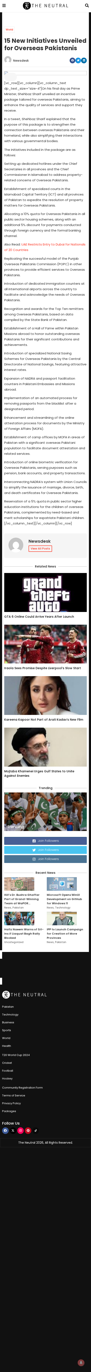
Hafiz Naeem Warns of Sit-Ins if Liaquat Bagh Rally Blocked (24, 933)
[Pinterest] (28, 1130)
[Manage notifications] (81, 1362)
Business (8, 1022)
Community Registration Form (22, 1088)
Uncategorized (13, 942)
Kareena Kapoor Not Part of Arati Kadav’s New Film (43, 719)
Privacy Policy (11, 1103)
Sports (6, 1030)
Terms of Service (13, 1095)
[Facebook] (5, 1130)
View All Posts (40, 549)
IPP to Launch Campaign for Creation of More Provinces (65, 933)
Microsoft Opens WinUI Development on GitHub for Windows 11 (64, 899)
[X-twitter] (13, 1130)
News (7, 907)
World (9, 29)
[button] (72, 60)
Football (7, 1071)
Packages (9, 1111)
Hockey (7, 1079)
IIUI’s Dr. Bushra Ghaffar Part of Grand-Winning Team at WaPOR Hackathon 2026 (22, 899)
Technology (62, 907)
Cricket (7, 1063)
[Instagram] (20, 1130)
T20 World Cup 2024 (16, 1055)
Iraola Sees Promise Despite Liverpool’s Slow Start (42, 668)
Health (6, 1046)
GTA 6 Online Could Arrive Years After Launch (39, 617)
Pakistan (18, 907)
